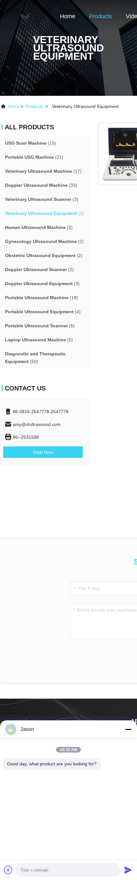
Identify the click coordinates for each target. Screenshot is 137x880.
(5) (40, 325)
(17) (43, 171)
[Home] (25, 16)
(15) (30, 143)
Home (67, 16)
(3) (41, 199)
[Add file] (8, 870)
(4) (43, 311)
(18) (41, 297)
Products (100, 16)
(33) (41, 185)
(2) (44, 213)
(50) (35, 357)
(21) (34, 157)
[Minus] (128, 729)
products (34, 106)
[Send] (128, 870)
